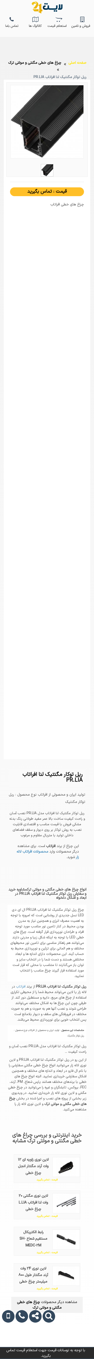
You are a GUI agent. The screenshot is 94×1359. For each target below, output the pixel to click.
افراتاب (20, 986)
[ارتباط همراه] (7, 1342)
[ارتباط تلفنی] (20, 1342)
